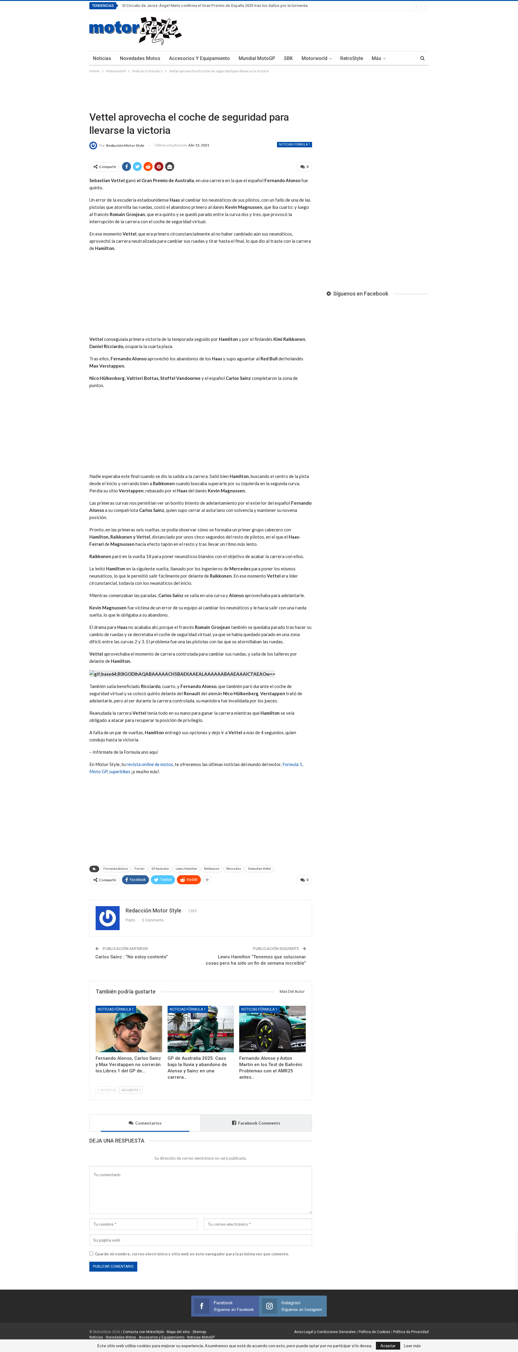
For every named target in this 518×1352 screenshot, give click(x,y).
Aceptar (388, 1345)
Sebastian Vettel (259, 868)
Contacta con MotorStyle (143, 1332)
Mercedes (233, 868)
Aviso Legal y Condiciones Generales (325, 1332)
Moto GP (98, 771)
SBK (288, 58)
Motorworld (314, 58)
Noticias (102, 58)
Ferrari (139, 868)
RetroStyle (351, 58)
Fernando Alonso (115, 868)
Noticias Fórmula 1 (294, 144)
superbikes (119, 771)
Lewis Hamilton (186, 868)
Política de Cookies (374, 1332)
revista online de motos (150, 764)
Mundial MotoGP (257, 58)
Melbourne (211, 868)
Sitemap (199, 1332)
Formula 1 (292, 764)
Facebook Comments (259, 1122)
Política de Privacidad (411, 1332)
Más (376, 58)
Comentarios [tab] (148, 1122)
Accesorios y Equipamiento (199, 58)
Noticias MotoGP (200, 1337)
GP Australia (160, 868)
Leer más (412, 1346)
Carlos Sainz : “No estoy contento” (131, 957)
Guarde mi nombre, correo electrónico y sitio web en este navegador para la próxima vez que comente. (192, 1253)
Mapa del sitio (178, 1332)
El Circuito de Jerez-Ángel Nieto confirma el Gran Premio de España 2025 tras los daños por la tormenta (215, 5)
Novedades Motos (140, 58)
